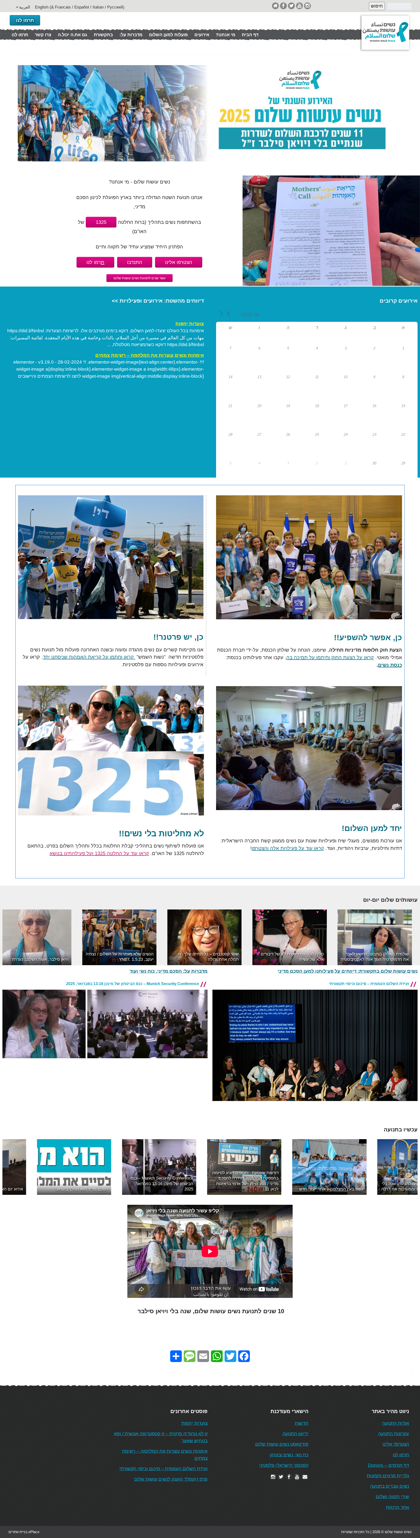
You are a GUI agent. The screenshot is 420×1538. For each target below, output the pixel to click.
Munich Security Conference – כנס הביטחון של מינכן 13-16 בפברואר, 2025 (132, 984)
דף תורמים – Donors (388, 1465)
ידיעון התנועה (295, 1433)
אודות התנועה (395, 1423)
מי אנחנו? (225, 34)
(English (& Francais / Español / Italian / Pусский (79, 7)
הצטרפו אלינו (178, 262)
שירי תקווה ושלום (392, 1496)
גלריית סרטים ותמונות (388, 1475)
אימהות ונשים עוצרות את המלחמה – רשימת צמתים (149, 355)
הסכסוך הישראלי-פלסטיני (283, 1465)
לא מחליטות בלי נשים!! (161, 833)
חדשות (301, 1423)
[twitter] (291, 5)
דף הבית (250, 34)
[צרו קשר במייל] (305, 1476)
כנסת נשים (390, 665)
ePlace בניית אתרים (24, 1532)
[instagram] (307, 5)
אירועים (201, 34)
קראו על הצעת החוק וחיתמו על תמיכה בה (330, 657)
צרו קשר (43, 34)
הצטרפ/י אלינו (396, 1444)
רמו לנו (95, 262)
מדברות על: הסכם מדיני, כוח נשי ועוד (169, 971)
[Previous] (12, 937)
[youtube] (299, 5)
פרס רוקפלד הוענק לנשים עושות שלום (171, 1479)
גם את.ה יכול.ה (72, 34)
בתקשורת (103, 34)
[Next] (407, 937)
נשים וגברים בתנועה (389, 1486)
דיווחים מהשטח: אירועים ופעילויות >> (158, 301)
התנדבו (134, 262)
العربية (24, 7)
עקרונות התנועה (393, 1433)
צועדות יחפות (189, 323)
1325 (101, 222)
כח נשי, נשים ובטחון (289, 1454)
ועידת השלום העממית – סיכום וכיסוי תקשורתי (369, 984)
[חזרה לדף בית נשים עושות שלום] (275, 5)
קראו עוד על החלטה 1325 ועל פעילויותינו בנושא (99, 853)
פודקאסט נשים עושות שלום (281, 1444)
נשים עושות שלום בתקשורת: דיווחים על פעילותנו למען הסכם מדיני (348, 971)
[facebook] (283, 5)
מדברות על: (131, 34)
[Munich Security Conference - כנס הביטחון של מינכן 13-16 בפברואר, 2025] (105, 1062)
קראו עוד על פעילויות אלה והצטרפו (288, 848)
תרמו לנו (25, 20)
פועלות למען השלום (168, 34)
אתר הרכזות (397, 1507)
